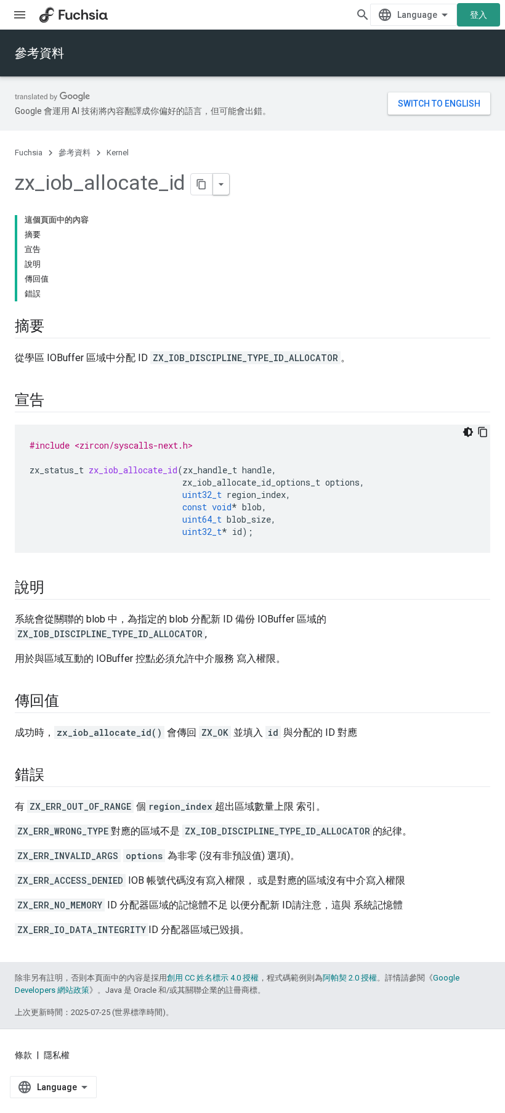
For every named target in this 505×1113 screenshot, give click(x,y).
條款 (23, 1055)
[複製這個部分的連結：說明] (56, 588)
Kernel (118, 152)
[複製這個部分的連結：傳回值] (71, 702)
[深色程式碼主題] (468, 432)
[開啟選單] (19, 15)
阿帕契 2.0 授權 (350, 977)
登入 (478, 15)
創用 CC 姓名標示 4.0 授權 (213, 977)
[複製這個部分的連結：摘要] (56, 327)
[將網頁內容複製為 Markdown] (202, 184)
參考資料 (39, 53)
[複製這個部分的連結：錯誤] (56, 775)
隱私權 (57, 1055)
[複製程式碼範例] (482, 432)
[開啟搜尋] (362, 14)
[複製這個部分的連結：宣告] (56, 401)
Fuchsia (28, 152)
